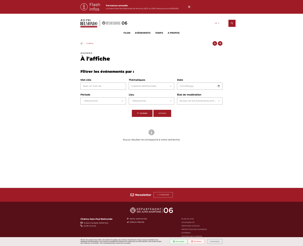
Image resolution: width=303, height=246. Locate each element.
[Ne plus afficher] (189, 6)
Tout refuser (197, 241)
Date (180, 79)
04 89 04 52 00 (90, 226)
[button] (232, 23)
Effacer (162, 113)
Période (85, 94)
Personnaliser (214, 241)
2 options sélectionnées (143, 86)
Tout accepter (180, 241)
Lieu (131, 94)
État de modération (189, 94)
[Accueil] (81, 43)
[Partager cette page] (220, 43)
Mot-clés (85, 79)
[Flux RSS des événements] (214, 43)
